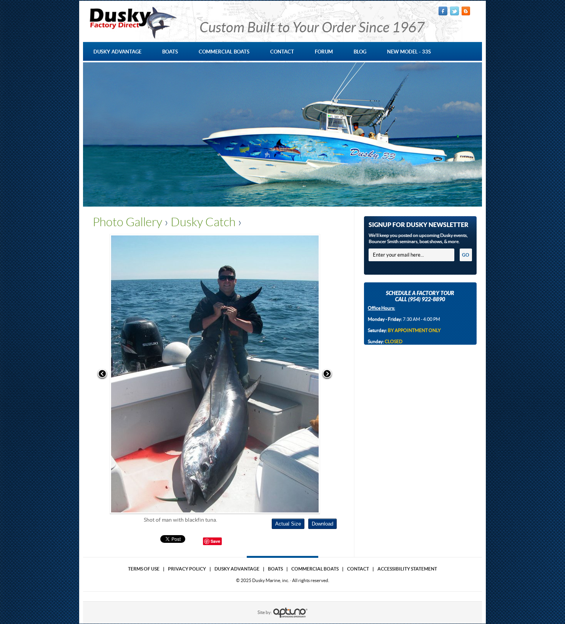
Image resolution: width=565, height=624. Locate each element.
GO (465, 254)
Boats (275, 568)
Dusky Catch (203, 222)
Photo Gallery (127, 222)
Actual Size (288, 524)
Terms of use (144, 568)
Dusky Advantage (236, 568)
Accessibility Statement (407, 568)
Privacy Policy (187, 568)
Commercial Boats (315, 568)
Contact (358, 568)
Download (322, 524)
